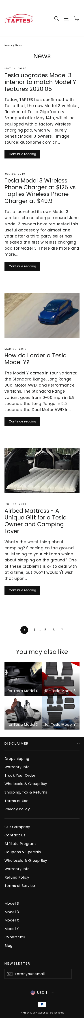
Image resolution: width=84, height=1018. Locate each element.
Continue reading (22, 154)
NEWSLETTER (17, 963)
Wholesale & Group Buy (25, 783)
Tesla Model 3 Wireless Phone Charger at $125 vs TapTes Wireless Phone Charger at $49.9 (40, 190)
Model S (11, 903)
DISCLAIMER (16, 743)
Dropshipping (16, 758)
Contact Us (14, 835)
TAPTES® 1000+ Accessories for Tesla (42, 1012)
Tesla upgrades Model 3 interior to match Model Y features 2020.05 (40, 82)
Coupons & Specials (22, 852)
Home (8, 45)
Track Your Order (19, 775)
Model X (11, 920)
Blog (8, 945)
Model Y (11, 928)
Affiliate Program (20, 843)
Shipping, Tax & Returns (25, 792)
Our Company (17, 826)
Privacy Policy (17, 809)
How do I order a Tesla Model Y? (35, 358)
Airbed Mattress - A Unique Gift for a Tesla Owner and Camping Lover (35, 521)
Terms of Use (16, 800)
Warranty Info (17, 767)
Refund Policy (16, 877)
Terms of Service (19, 885)
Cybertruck (14, 937)
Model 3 (11, 912)
